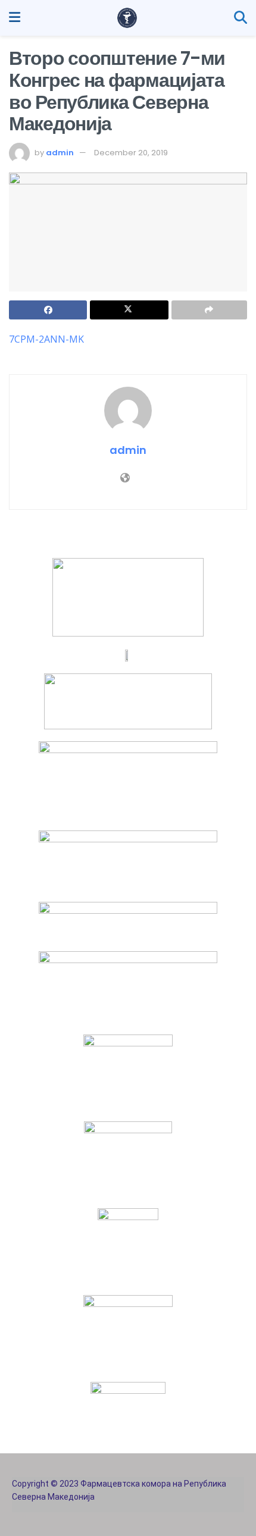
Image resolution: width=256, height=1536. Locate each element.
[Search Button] (240, 18)
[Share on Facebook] (48, 309)
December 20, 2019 (131, 152)
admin (60, 152)
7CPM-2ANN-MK (46, 339)
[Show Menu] (14, 18)
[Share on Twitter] (129, 309)
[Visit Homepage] (127, 18)
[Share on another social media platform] (209, 309)
